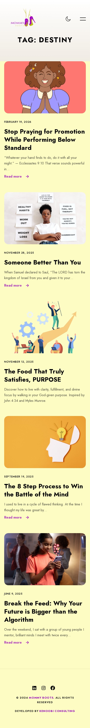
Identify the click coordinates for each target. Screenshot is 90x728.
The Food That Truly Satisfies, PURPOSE (34, 375)
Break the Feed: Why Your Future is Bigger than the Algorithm (43, 611)
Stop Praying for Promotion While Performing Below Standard (44, 139)
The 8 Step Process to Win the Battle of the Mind (43, 490)
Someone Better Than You (42, 262)
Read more (13, 176)
